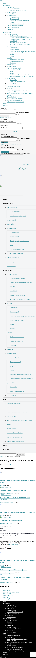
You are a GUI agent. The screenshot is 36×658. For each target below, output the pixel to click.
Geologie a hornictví (15, 69)
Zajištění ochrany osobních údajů (15, 102)
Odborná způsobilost (12, 34)
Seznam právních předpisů (14, 68)
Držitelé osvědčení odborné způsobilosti (21, 37)
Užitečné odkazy (11, 30)
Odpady (12, 73)
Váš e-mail (19, 123)
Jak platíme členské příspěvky (15, 98)
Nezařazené (7, 590)
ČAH (4, 85)
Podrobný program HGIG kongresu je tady (13, 490)
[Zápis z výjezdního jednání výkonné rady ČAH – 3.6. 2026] (4, 509)
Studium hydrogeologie (13, 27)
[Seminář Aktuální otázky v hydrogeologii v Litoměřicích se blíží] (4, 477)
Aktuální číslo (13, 80)
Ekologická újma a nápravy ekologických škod (22, 76)
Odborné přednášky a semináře (15, 25)
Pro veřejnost (7, 5)
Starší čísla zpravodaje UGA (17, 81)
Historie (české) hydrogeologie (18, 10)
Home (5, 3)
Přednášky (13, 63)
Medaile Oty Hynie (11, 97)
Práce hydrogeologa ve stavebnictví (19, 20)
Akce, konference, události (7, 493)
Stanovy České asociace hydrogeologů (17, 90)
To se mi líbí (9, 464)
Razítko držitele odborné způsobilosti (20, 44)
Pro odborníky (7, 32)
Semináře (9, 58)
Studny (12, 22)
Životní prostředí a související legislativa (20, 75)
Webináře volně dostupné (17, 59)
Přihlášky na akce (11, 66)
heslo (17, 114)
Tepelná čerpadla (14, 19)
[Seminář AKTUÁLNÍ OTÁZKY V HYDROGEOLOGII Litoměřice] (5, 495)
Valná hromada (8, 595)
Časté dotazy (10, 29)
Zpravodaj (6, 598)
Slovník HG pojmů (11, 12)
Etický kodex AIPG (11, 91)
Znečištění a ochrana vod (17, 24)
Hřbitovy (12, 56)
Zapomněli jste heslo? (6, 117)
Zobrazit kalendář (4, 537)
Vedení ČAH (10, 88)
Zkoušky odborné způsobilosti (18, 42)
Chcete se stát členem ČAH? (14, 100)
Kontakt (5, 105)
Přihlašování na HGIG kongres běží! (11, 520)
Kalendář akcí (10, 64)
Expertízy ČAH (10, 14)
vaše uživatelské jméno (22, 112)
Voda (11, 71)
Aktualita (2, 485)
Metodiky (9, 46)
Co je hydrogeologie (12, 7)
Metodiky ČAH (13, 47)
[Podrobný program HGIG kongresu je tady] (5, 487)
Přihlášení (15, 131)
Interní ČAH (7, 593)
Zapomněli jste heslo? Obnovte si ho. (11, 144)
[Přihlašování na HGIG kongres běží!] (5, 517)
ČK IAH (5, 103)
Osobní (5, 597)
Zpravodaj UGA (11, 78)
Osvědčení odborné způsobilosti (18, 36)
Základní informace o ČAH (14, 86)
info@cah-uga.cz (13, 544)
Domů (1, 456)
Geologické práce (11, 15)
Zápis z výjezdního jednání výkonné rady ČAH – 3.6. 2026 (17, 512)
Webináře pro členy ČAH (16, 61)
